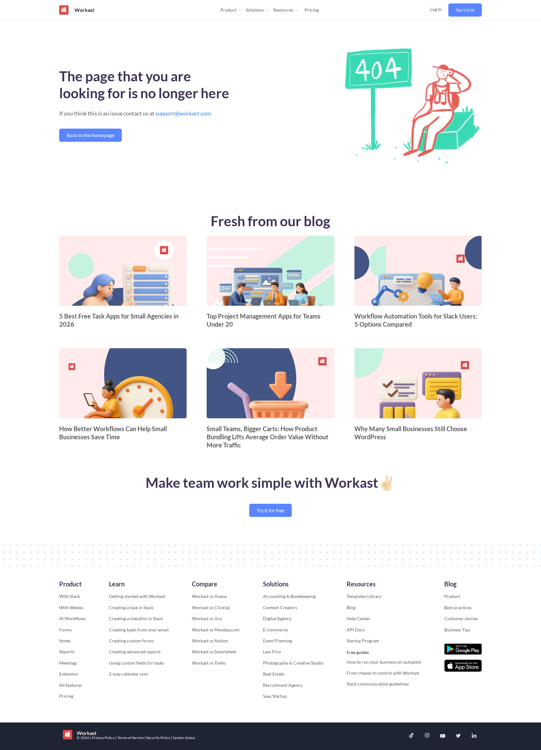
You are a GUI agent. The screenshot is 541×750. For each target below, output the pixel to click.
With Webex (71, 607)
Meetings (68, 663)
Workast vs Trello (209, 663)
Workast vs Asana (209, 596)
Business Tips (457, 629)
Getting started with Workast (137, 596)
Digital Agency (277, 618)
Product (452, 596)
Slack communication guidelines (378, 683)
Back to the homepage (90, 135)
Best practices (457, 607)
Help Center (358, 618)
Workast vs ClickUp (211, 607)
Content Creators (280, 607)
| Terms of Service (129, 737)
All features (70, 685)
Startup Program (363, 640)
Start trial (465, 10)
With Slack (69, 596)
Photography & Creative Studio (293, 663)
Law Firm (272, 651)
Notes (65, 640)
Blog (351, 607)
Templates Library (364, 596)
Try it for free (270, 510)
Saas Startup (275, 696)
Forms (65, 629)
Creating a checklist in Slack (136, 618)
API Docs (356, 629)
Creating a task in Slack (131, 607)
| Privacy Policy (102, 737)
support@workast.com (183, 113)
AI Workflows (72, 618)
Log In (436, 9)
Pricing (312, 10)
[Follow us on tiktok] (411, 736)
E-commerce (275, 629)
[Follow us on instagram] (427, 736)
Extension (68, 673)
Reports (67, 651)
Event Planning (277, 640)
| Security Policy (157, 737)
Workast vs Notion (210, 640)
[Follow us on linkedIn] (474, 736)
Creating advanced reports (135, 651)
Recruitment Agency (283, 685)
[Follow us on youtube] (442, 736)
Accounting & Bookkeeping (289, 596)
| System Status (183, 737)
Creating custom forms (131, 640)
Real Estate (273, 673)
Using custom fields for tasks (136, 663)
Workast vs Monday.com (216, 629)
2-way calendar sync (128, 673)
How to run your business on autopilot (384, 662)
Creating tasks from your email (139, 629)
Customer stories (461, 618)
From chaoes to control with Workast (383, 673)
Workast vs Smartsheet (214, 651)
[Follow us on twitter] (458, 736)
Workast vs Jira (207, 618)
